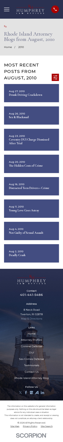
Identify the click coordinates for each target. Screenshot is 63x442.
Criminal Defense (31, 346)
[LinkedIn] (42, 392)
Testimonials (31, 365)
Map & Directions (31, 318)
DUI (31, 352)
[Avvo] (37, 392)
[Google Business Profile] (31, 392)
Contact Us (31, 371)
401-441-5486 (31, 295)
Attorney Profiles (31, 339)
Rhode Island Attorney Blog (31, 378)
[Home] (30, 9)
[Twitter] (20, 392)
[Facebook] (26, 392)
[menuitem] (14, 426)
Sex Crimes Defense (31, 359)
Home (32, 333)
